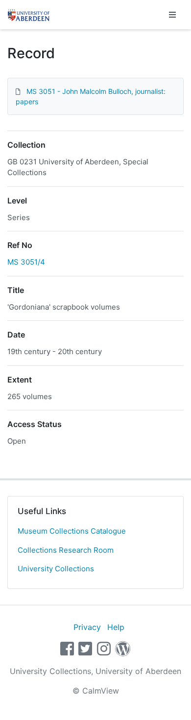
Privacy (87, 627)
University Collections (56, 568)
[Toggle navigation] (172, 14)
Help (115, 627)
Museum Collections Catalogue (72, 531)
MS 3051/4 (26, 262)
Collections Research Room (66, 550)
